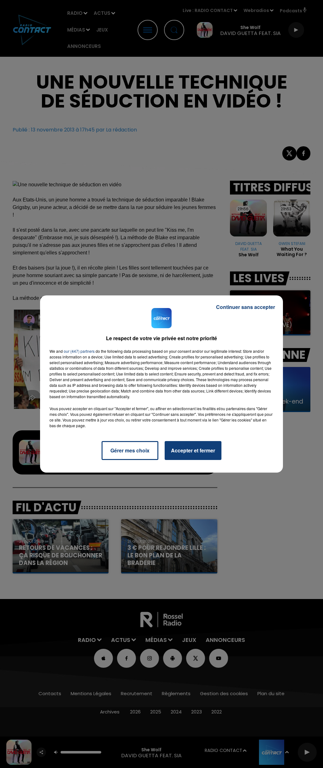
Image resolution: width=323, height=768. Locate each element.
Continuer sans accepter (245, 307)
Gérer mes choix (130, 450)
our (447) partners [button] (79, 351)
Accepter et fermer (193, 450)
